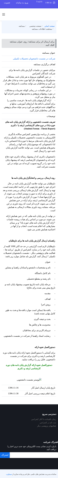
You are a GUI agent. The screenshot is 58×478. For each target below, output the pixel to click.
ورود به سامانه (22, 3)
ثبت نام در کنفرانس (48, 423)
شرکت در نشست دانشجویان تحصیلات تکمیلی (34, 58)
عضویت (7, 3)
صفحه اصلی (49, 26)
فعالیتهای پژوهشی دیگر (46, 426)
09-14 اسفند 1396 (49, 3)
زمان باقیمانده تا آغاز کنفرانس (43, 419)
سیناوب (9, 474)
